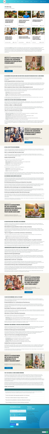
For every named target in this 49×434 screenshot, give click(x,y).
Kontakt (31, 1)
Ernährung (28, 28)
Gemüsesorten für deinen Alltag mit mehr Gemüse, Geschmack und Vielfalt (9, 21)
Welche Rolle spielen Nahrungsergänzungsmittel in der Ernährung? (18, 395)
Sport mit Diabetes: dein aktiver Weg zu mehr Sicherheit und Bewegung (36, 38)
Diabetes (16, 415)
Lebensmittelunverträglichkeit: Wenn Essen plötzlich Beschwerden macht (24, 21)
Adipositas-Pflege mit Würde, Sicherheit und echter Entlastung (24, 37)
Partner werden (36, 1)
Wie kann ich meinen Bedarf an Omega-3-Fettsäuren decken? (17, 397)
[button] (24, 390)
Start (14, 1)
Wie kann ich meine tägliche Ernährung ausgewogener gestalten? (17, 389)
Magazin (22, 1)
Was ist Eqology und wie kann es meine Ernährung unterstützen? (17, 402)
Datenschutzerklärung (10, 430)
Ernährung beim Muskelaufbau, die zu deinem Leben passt (37, 21)
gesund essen (14, 28)
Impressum (15, 430)
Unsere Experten (27, 1)
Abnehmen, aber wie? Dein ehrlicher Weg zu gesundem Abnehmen (8, 38)
